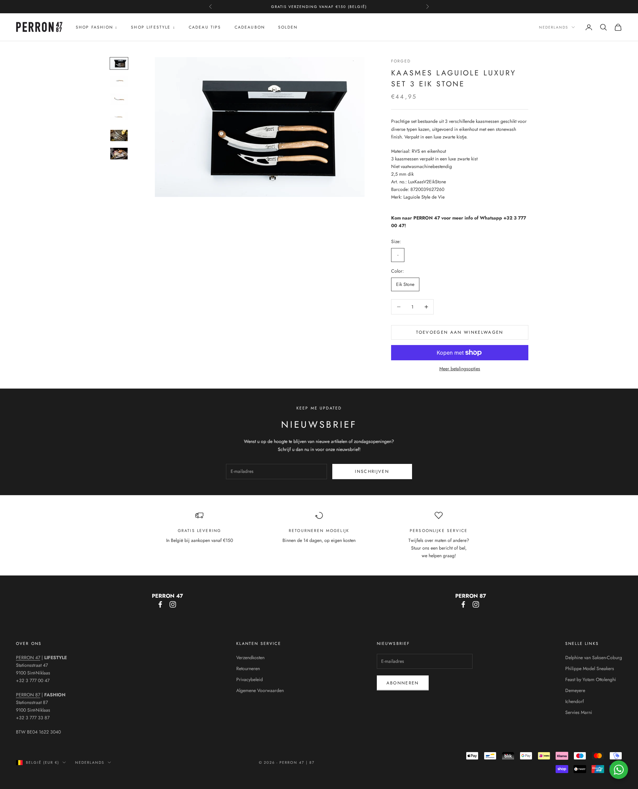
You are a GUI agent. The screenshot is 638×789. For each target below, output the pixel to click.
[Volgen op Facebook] (160, 604)
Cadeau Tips (205, 27)
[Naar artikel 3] (119, 99)
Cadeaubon (250, 27)
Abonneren (402, 683)
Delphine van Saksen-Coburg (593, 657)
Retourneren (248, 668)
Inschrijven (372, 471)
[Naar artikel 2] (119, 81)
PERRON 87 (28, 694)
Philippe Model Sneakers (589, 668)
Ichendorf (574, 701)
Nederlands (553, 27)
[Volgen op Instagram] (173, 604)
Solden (287, 27)
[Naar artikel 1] (119, 63)
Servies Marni (578, 712)
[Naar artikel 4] (119, 117)
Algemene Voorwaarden (260, 690)
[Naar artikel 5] (119, 135)
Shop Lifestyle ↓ (153, 27)
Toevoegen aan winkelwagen (459, 332)
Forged (401, 61)
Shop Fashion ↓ (97, 27)
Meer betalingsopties (459, 368)
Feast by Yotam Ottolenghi (590, 679)
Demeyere (575, 690)
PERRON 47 (28, 657)
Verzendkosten (250, 657)
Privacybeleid (249, 679)
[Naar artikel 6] (119, 153)
